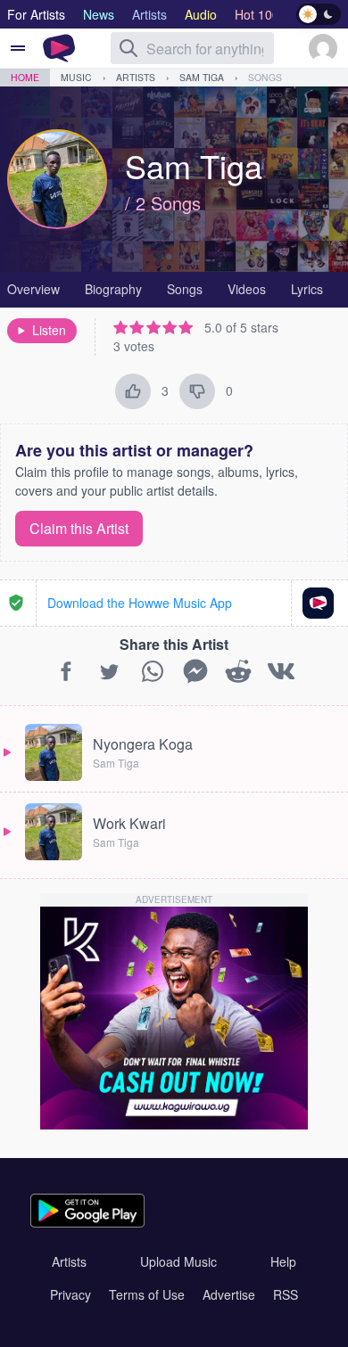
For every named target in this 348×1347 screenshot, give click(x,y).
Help (283, 1261)
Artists (135, 77)
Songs (265, 77)
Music (76, 77)
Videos (247, 289)
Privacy (70, 1294)
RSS (285, 1294)
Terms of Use (147, 1294)
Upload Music (178, 1261)
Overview (33, 289)
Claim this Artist (78, 528)
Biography (113, 289)
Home (25, 77)
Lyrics (307, 289)
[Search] (128, 48)
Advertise (229, 1294)
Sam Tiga (201, 77)
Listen (49, 330)
